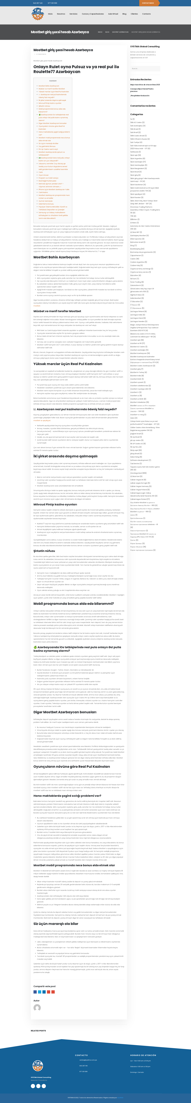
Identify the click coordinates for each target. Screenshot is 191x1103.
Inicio (50, 14)
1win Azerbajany (136, 126)
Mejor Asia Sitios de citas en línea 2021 (145, 85)
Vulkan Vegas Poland (138, 490)
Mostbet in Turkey (137, 372)
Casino (133, 259)
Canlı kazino (43, 192)
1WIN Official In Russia (138, 139)
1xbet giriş (134, 175)
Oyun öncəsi (43, 175)
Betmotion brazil (136, 242)
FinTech (133, 279)
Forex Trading (135, 282)
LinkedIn (44, 992)
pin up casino (135, 440)
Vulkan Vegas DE (136, 480)
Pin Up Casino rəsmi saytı (48, 149)
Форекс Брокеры (136, 543)
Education (134, 275)
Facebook (35, 992)
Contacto (146, 14)
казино (132, 515)
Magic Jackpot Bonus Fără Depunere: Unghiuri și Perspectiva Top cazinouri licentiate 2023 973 (144, 328)
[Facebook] (128, 3)
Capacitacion (135, 255)
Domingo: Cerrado (137, 1072)
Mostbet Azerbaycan (138, 353)
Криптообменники (136, 518)
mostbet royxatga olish (139, 389)
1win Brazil (134, 132)
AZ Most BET (134, 232)
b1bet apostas (135, 239)
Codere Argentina (137, 262)
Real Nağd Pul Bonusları (47, 181)
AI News (133, 223)
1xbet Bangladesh (137, 168)
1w (131, 119)
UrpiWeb (120, 1098)
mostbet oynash (136, 382)
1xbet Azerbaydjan (137, 165)
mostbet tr (134, 392)
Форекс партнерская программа (141, 550)
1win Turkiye (134, 142)
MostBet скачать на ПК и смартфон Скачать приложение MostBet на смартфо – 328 (142, 408)
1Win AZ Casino (136, 122)
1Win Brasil (134, 129)
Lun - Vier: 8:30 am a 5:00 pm (140, 1061)
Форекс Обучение (136, 547)
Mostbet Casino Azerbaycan (141, 366)
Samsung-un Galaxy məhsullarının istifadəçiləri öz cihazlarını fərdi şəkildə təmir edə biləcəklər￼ (53, 215)
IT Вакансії (134, 305)
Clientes (134, 14)
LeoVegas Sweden (137, 321)
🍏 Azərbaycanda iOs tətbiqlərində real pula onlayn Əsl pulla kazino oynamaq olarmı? (54, 118)
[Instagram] (132, 3)
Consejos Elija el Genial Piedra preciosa (141, 90)
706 (131, 216)
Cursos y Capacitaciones (93, 14)
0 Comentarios (41, 54)
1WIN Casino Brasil (137, 136)
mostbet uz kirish (136, 399)
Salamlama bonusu (46, 204)
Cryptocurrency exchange (140, 269)
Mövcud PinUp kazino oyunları (50, 103)
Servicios (73, 14)
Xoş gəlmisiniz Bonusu (47, 146)
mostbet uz (134, 395)
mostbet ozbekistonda (139, 386)
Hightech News (136, 295)
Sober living (134, 457)
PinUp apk (134, 450)
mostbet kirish (135, 379)
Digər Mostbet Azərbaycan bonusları (53, 123)
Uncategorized (136, 473)
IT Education (135, 301)
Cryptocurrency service (139, 272)
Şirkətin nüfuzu (44, 106)
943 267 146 (37, 3)
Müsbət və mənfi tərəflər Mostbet (52, 89)
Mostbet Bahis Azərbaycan (49, 86)
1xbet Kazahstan (136, 185)
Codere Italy (135, 265)
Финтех (132, 540)
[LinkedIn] (136, 3)
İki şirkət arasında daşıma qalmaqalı (52, 100)
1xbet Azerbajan (136, 162)
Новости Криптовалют (137, 531)
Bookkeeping (135, 249)
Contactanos (148, 3)
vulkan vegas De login (138, 483)
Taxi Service (134, 463)
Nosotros (61, 14)
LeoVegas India (136, 315)
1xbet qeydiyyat (136, 194)
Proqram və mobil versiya (48, 178)
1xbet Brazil (134, 172)
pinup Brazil (134, 453)
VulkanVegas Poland (138, 499)
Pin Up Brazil (134, 437)
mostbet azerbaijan (138, 350)
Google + (48, 992)
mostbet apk (135, 340)
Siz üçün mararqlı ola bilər (48, 143)
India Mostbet (135, 298)
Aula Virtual (113, 14)
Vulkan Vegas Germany (139, 486)
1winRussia (134, 152)
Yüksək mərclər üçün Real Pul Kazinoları (54, 92)
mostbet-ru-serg (137, 415)
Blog (124, 14)
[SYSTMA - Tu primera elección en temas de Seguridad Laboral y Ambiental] (37, 13)
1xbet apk (134, 155)
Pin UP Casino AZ (136, 444)
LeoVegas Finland (137, 311)
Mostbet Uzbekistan (138, 402)
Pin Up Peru (134, 447)
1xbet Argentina (136, 158)
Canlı (41, 172)
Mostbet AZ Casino (137, 347)
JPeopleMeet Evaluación (139, 96)
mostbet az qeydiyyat (42, 420)
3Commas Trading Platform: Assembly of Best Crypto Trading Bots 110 (145, 210)
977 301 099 (52, 3)
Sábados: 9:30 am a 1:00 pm (140, 1066)
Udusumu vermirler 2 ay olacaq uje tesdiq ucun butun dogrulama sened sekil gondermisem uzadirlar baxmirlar (53, 166)
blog (132, 245)
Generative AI (135, 285)
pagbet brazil (135, 434)
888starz (133, 219)
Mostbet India (135, 376)
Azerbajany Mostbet (138, 235)
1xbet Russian (135, 197)
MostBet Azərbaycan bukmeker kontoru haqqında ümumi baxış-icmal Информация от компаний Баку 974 (145, 359)
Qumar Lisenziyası (46, 201)
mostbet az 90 (135, 343)
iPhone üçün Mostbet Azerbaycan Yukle (54, 189)
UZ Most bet (134, 476)
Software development (139, 460)
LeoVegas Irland (136, 318)
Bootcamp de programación (141, 252)
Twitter (39, 992)
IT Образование (135, 308)
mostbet (36, 306)
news (132, 418)
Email (53, 992)
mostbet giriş (135, 369)
